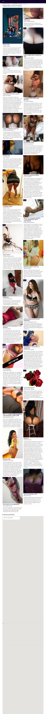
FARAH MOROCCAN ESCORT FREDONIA (32, 319)
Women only (6, 155)
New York (20, 3)
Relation (5, 67)
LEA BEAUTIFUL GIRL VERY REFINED (31, 99)
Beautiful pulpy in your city (31, 266)
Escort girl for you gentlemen (11, 504)
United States (14, 3)
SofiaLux (26, 438)
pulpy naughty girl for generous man (32, 55)
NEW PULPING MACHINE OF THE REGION (12, 326)
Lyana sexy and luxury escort (11, 94)
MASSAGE (6, 297)
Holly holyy (27, 20)
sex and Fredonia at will (30, 494)
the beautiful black (29, 142)
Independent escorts (7, 3)
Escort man (6, 44)
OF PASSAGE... (7, 369)
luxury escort (6, 254)
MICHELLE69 (6, 459)
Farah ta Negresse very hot (10, 128)
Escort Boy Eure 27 (29, 387)
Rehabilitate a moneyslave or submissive (32, 347)
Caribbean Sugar (7, 206)
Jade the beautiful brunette (31, 175)
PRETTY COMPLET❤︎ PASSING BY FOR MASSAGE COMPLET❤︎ (12, 415)
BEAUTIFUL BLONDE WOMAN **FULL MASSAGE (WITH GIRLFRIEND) (32, 219)
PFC (3, 1)
